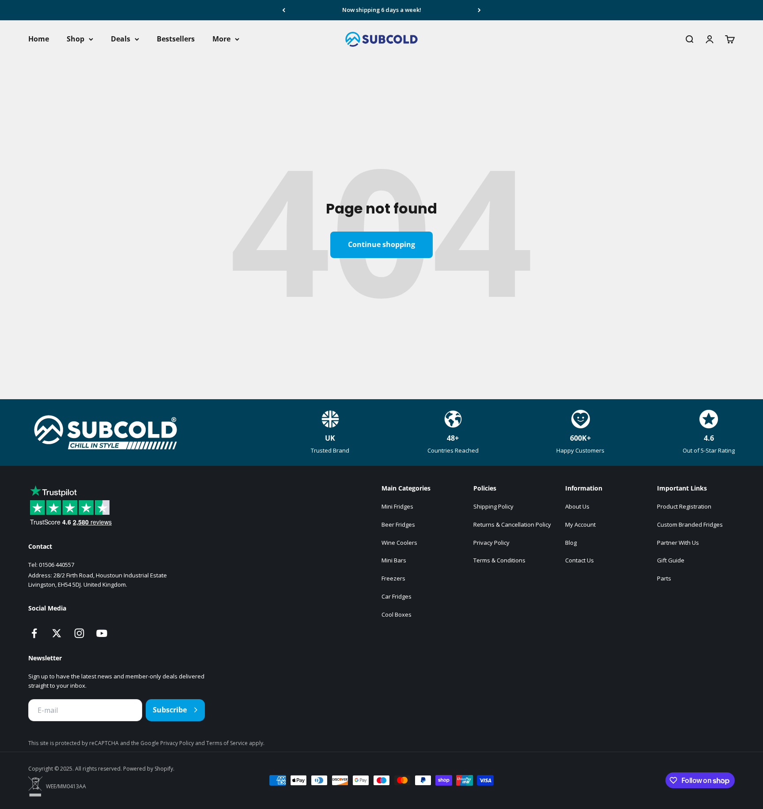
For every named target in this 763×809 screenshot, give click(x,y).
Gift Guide (670, 560)
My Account (580, 524)
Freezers (393, 578)
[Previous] (283, 10)
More (221, 39)
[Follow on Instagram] (79, 633)
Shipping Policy (493, 506)
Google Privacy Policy (167, 743)
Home (38, 39)
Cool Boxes (397, 614)
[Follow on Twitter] (57, 633)
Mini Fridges (397, 506)
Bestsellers (176, 39)
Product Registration (684, 506)
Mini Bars (394, 560)
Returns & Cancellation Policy (512, 524)
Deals (120, 39)
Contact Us (579, 560)
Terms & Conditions (499, 560)
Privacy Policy (491, 543)
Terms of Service (227, 743)
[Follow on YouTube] (102, 633)
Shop (75, 39)
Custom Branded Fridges (690, 524)
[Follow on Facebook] (34, 633)
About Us (577, 506)
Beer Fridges (398, 524)
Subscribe (170, 710)
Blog (571, 543)
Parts (664, 578)
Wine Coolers (399, 543)
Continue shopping (381, 244)
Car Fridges (397, 596)
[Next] (479, 10)
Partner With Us (678, 543)
